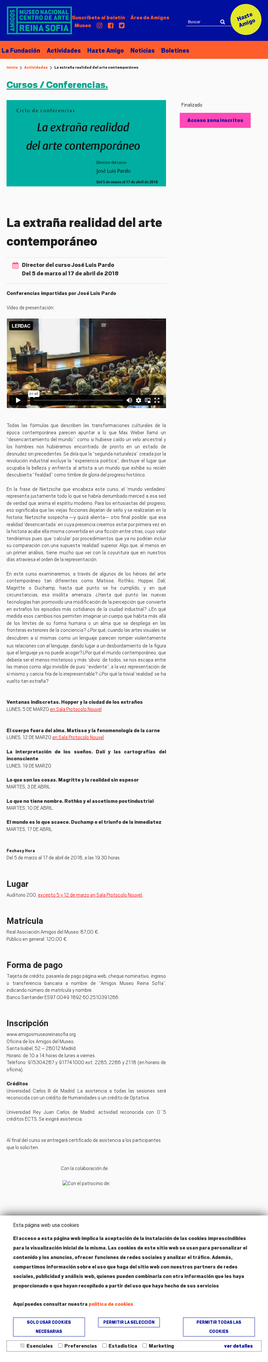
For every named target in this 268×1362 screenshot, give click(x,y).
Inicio (12, 67)
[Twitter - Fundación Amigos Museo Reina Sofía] (122, 26)
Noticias (142, 50)
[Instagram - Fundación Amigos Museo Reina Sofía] (99, 26)
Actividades (64, 50)
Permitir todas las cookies (218, 1327)
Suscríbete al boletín (98, 18)
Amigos (149, 18)
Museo (83, 25)
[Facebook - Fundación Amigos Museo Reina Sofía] (110, 26)
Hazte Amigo (105, 50)
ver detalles (238, 1346)
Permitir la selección (129, 1322)
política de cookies (111, 1304)
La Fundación (21, 50)
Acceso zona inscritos (215, 120)
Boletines (175, 50)
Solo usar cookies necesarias (49, 1327)
